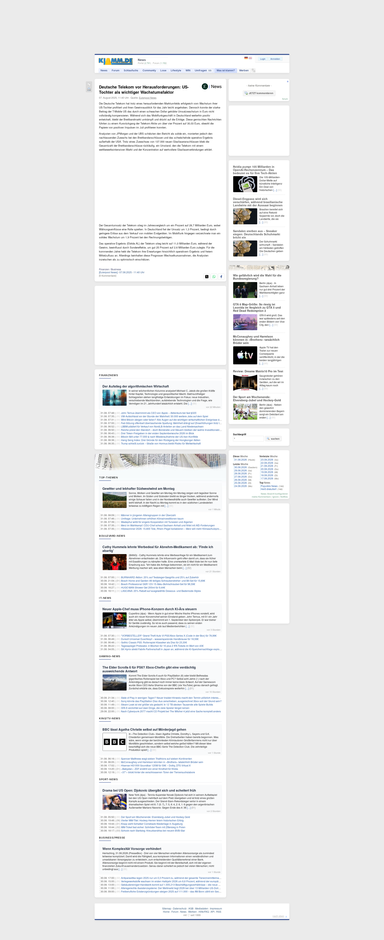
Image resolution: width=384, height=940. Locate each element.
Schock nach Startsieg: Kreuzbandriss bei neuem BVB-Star (153, 830)
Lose (163, 70)
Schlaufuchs (131, 70)
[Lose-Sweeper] (253, 71)
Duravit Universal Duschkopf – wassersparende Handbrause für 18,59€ (160, 639)
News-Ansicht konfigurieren (274, 493)
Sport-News (108, 779)
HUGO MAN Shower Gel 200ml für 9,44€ (143, 587)
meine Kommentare (261, 496)
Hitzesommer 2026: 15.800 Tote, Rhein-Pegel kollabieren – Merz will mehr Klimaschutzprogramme (174, 528)
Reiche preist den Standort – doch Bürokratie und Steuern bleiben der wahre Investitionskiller (171, 429)
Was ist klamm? (226, 70)
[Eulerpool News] (108, 272)
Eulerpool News (147, 97)
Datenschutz (180, 908)
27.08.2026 (240, 476)
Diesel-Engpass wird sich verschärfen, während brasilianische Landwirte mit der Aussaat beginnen (258, 202)
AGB (190, 908)
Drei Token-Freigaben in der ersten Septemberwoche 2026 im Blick (157, 433)
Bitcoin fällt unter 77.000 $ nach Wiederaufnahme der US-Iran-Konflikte (159, 436)
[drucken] (89, 89)
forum (285, 98)
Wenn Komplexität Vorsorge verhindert (131, 848)
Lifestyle (176, 70)
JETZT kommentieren (261, 93)
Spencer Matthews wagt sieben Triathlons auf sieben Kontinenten (156, 758)
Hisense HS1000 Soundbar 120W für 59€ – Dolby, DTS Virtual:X (156, 765)
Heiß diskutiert (268, 489)
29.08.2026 (240, 470)
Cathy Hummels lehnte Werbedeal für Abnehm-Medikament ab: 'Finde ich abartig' (157, 549)
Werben (244, 70)
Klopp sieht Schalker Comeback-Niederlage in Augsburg (152, 823)
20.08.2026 (267, 469)
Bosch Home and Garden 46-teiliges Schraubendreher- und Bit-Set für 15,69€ (163, 580)
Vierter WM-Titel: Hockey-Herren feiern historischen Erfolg (152, 820)
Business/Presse (112, 837)
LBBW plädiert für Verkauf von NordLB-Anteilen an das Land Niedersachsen (162, 426)
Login (262, 58)
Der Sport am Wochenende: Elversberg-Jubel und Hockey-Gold (155, 817)
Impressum (216, 908)
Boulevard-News (112, 535)
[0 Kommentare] (107, 275)
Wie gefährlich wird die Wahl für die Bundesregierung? (257, 276)
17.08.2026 (267, 478)
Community (149, 70)
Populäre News (269, 486)
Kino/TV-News (109, 718)
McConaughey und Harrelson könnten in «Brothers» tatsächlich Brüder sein (162, 762)
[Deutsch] (246, 58)
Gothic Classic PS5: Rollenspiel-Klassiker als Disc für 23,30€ (154, 642)
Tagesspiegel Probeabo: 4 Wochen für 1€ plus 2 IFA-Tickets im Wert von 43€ (162, 645)
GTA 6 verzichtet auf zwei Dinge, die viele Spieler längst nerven (155, 707)
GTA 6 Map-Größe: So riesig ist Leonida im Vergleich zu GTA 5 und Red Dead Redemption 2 (257, 307)
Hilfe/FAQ (204, 911)
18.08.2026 (267, 475)
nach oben (278, 916)
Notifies (284, 496)
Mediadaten (201, 908)
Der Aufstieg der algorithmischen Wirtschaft (135, 386)
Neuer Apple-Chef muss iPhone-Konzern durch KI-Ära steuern (149, 609)
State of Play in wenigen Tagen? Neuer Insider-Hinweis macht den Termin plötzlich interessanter (173, 697)
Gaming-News (109, 656)
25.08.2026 (240, 482)
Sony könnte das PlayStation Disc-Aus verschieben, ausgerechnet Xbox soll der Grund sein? (171, 701)
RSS (218, 911)
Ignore (275, 496)
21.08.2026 (267, 465)
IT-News (105, 597)
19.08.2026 (267, 472)
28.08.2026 (240, 473)
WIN (188, 70)
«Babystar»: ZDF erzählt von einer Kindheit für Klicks (149, 768)
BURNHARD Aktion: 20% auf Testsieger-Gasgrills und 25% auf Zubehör (160, 577)
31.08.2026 (240, 459)
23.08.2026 (267, 459)
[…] (190, 403)
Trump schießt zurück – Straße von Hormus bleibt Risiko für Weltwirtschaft (161, 443)
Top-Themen (108, 477)
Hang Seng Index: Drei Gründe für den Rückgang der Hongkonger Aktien (160, 440)
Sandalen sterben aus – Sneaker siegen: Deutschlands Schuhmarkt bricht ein (256, 234)
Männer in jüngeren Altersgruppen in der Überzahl (148, 515)
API (212, 911)
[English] (250, 58)
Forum (115, 70)
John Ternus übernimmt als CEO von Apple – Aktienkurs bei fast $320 (158, 412)
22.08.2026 (267, 462)
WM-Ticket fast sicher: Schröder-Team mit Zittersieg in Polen (153, 827)
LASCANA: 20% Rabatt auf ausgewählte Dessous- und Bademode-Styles (161, 590)
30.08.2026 (240, 467)
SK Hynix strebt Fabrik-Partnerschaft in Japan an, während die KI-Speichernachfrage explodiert (172, 649)
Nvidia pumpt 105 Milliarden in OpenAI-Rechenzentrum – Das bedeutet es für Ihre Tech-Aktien (255, 170)
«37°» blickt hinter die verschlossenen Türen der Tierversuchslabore (158, 772)
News (104, 70)
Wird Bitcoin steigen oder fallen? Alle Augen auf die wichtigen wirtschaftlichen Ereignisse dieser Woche (177, 419)
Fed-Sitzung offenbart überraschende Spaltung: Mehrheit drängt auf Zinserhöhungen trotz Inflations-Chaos (179, 423)
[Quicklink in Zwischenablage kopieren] (89, 84)
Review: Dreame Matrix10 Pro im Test (258, 371)
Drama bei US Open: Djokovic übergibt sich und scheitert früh (149, 790)
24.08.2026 (240, 486)
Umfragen (203, 70)
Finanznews (108, 375)
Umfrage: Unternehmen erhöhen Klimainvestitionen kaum (152, 518)
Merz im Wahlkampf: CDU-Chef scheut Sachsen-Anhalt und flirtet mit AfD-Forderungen (168, 525)
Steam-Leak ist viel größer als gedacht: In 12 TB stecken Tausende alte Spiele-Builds (167, 704)
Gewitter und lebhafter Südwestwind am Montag (138, 488)
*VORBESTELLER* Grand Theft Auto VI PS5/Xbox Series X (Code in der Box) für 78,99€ (169, 635)
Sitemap (166, 908)
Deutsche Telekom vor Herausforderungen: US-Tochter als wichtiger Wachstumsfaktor (144, 89)
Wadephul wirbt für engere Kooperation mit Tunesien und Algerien (157, 522)
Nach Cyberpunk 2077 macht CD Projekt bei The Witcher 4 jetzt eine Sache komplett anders (171, 711)
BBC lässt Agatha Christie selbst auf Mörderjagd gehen (144, 729)
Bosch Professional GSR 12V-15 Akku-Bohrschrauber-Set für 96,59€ (158, 584)
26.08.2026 (240, 479)
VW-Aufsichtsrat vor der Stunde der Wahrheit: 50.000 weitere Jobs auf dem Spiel (164, 416)
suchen (275, 438)
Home (166, 911)
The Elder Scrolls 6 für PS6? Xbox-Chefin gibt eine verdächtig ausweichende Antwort (149, 669)
